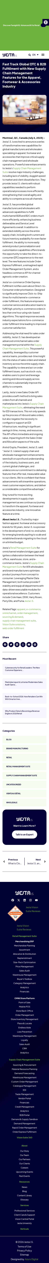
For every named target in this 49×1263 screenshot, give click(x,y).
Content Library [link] (24, 1195)
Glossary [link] (24, 1199)
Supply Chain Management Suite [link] (21, 775)
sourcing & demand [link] (13, 616)
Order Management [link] (24, 1015)
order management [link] (27, 612)
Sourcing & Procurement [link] (24, 1065)
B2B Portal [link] (25, 1115)
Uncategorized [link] (13, 784)
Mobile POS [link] (24, 1006)
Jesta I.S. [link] (29, 600)
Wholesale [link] (11, 802)
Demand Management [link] (24, 1123)
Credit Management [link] (24, 1106)
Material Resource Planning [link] (24, 1069)
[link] (45, 22)
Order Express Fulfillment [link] (24, 1131)
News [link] (24, 1187)
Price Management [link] (25, 966)
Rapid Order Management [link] (24, 1127)
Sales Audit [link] (24, 970)
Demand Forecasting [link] (24, 1073)
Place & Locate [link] (24, 1023)
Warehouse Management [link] (24, 974)
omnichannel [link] (9, 612)
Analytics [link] (24, 987)
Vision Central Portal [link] (24, 1219)
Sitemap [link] (24, 1254)
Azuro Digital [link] (31, 1259)
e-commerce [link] (33, 609)
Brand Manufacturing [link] (17, 748)
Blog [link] (8, 739)
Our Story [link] (24, 1151)
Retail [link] (9, 757)
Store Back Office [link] (24, 1010)
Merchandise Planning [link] (24, 945)
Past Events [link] (24, 1176)
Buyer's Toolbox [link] (24, 979)
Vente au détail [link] (13, 793)
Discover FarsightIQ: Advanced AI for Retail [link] (21, 25)
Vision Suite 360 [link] (24, 1137)
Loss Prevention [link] (24, 1031)
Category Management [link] (24, 983)
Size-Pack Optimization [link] (24, 962)
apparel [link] (21, 609)
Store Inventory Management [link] (24, 1019)
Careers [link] (24, 1167)
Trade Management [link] (24, 1094)
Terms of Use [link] (24, 1246)
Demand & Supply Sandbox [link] (24, 1119)
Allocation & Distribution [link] (24, 954)
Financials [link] (24, 991)
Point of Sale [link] (24, 1002)
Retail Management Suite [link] (23, 547)
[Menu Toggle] (42, 54)
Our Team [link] (24, 1155)
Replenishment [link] (24, 958)
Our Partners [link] (24, 1159)
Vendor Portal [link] (24, 1098)
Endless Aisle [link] (24, 1027)
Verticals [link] (24, 1229)
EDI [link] (24, 1090)
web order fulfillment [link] (13, 628)
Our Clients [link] (24, 1163)
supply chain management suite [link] (19, 620)
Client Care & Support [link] (24, 1214)
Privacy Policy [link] (24, 1250)
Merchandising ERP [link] (24, 941)
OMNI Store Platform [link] (24, 998)
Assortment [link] (24, 949)
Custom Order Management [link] (24, 1081)
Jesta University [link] (24, 1223)
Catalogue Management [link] (24, 1085)
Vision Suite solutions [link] (14, 624)
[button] (30, 55)
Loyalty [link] (24, 1040)
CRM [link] (24, 1048)
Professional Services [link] (24, 1210)
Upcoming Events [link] (24, 1172)
